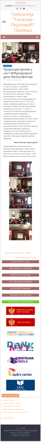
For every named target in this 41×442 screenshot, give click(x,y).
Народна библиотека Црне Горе (12, 409)
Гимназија (18, 80)
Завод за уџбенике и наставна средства (15, 412)
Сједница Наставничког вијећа (16, 253)
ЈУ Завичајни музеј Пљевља (11, 403)
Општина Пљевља (8, 400)
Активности (7, 66)
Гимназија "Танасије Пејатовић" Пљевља (23, 22)
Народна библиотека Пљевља (11, 406)
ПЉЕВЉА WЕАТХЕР (8, 418)
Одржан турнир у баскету (26, 257)
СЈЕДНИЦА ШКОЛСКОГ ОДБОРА (23, 6)
